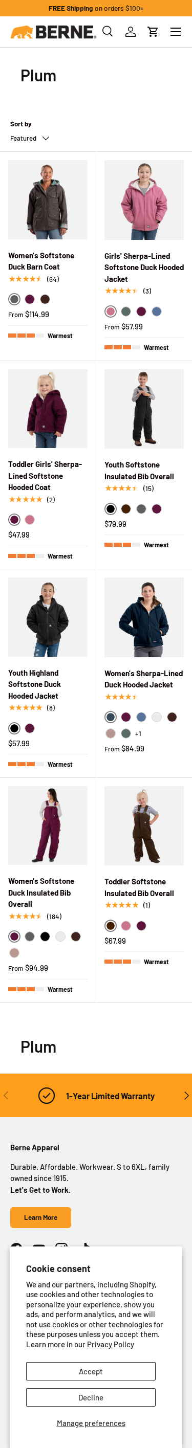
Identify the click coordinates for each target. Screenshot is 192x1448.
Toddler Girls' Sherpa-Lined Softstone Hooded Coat (45, 475)
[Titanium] (141, 509)
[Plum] (30, 299)
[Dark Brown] (45, 299)
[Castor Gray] (157, 717)
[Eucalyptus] (126, 311)
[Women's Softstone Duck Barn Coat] (48, 199)
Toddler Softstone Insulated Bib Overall (139, 887)
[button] (153, 31)
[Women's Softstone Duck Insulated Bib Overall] (48, 825)
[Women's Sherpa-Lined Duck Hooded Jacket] (144, 617)
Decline (90, 1397)
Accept (91, 1371)
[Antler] (110, 733)
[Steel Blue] (157, 311)
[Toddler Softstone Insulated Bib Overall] (144, 826)
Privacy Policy (110, 1344)
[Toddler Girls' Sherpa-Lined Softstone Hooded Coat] (48, 409)
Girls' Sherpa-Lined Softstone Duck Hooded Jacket (144, 267)
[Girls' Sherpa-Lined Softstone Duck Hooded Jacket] (144, 200)
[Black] (45, 936)
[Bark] (126, 509)
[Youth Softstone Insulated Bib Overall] (144, 409)
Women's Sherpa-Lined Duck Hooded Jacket (143, 679)
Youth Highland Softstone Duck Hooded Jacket (34, 684)
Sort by (21, 124)
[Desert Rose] (30, 520)
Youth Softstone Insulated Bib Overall (139, 470)
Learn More (40, 1217)
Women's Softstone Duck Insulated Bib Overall (41, 892)
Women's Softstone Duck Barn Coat (41, 261)
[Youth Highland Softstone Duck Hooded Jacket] (48, 617)
